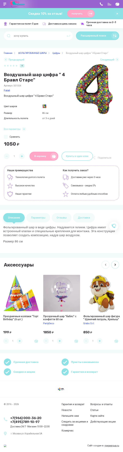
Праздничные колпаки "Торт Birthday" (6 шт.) (20, 318)
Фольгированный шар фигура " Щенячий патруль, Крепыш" (101, 318)
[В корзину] (36, 341)
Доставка (84, 217)
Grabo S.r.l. (88, 323)
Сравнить (15, 136)
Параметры (38, 217)
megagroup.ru (112, 445)
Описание (14, 217)
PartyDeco (48, 323)
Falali (7, 90)
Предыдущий (16, 59)
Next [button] (115, 265)
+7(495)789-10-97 (25, 422)
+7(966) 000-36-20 (25, 418)
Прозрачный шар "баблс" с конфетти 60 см (59, 318)
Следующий (107, 59)
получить (77, 13)
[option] (94, 89)
